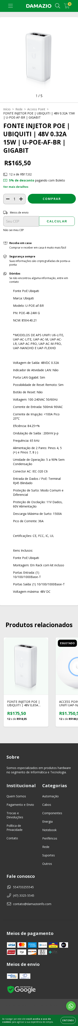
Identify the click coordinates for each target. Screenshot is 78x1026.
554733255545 (23, 887)
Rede (19, 109)
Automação (50, 796)
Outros (47, 864)
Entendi (68, 1020)
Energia (47, 821)
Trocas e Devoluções (14, 815)
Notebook (49, 830)
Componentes (52, 813)
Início (7, 109)
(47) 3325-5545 (23, 895)
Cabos (46, 805)
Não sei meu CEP (13, 230)
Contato (12, 838)
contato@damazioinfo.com (32, 904)
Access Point (36, 109)
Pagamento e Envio (20, 805)
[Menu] (10, 6)
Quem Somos (16, 796)
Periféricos (49, 838)
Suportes (48, 855)
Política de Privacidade (14, 828)
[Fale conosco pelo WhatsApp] (71, 1006)
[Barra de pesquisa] (57, 6)
